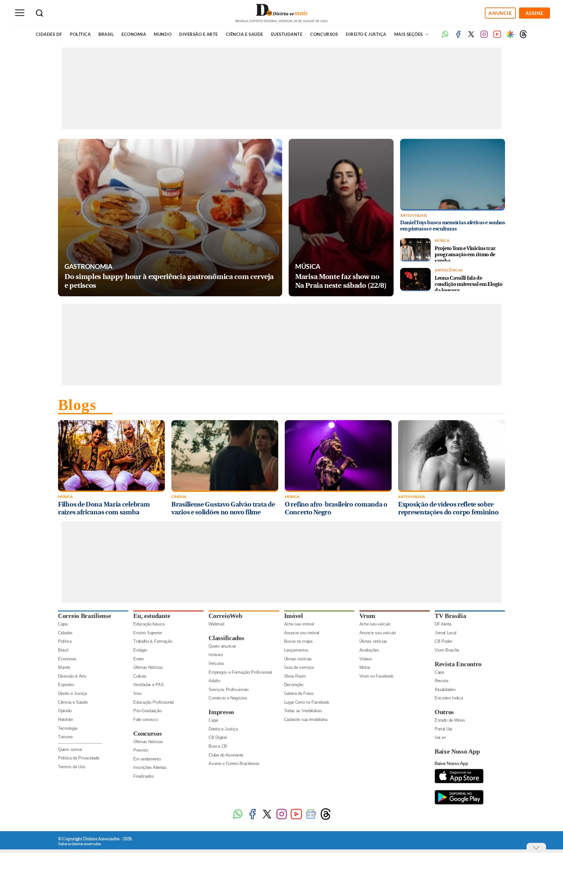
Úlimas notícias (298, 658)
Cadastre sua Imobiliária (305, 719)
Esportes (66, 684)
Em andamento (147, 759)
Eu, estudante (151, 615)
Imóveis (216, 654)
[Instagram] (281, 819)
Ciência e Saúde (244, 34)
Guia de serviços (299, 667)
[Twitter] (267, 819)
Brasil (106, 34)
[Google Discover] (510, 34)
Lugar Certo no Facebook (306, 702)
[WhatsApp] (237, 819)
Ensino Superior (147, 632)
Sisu (137, 693)
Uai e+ (440, 737)
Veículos (216, 663)
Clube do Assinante (226, 755)
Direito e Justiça (366, 34)
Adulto (214, 680)
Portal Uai (443, 729)
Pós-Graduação (147, 710)
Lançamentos (296, 650)
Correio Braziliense (84, 615)
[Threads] (523, 36)
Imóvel (293, 615)
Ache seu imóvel (299, 624)
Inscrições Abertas (150, 767)
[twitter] (471, 36)
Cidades (65, 632)
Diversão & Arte (72, 676)
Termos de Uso (71, 766)
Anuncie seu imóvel (302, 632)
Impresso (221, 711)
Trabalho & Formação (152, 641)
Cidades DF (49, 34)
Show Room (295, 676)
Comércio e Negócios (228, 698)
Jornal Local (445, 632)
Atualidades (445, 689)
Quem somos (70, 749)
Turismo (65, 736)
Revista (441, 680)
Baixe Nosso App (457, 751)
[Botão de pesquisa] (39, 13)
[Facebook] (458, 36)
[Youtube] (497, 36)
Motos (365, 667)
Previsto (140, 750)
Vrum (367, 615)
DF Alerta (443, 624)
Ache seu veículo (375, 624)
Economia (134, 34)
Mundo (162, 34)
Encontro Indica (449, 698)
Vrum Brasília (447, 650)
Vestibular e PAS (148, 684)
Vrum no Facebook (376, 676)
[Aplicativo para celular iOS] (459, 782)
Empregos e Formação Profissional (240, 672)
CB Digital (217, 737)
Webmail (216, 624)
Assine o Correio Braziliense (234, 763)
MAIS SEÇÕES (409, 34)
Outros (444, 711)
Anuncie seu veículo (377, 632)
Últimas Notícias (148, 667)
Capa (62, 624)
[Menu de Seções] (19, 12)
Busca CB (218, 746)
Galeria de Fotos (299, 693)
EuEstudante (287, 34)
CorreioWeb (225, 615)
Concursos (324, 34)
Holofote (65, 719)
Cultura (139, 676)
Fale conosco (145, 719)
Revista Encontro (458, 664)
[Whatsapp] (445, 36)
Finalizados (143, 776)
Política (80, 34)
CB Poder (443, 641)
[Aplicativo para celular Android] (459, 803)
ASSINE (535, 13)
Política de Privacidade (78, 758)
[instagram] (484, 36)
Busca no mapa (298, 641)
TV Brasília (450, 615)
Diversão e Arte (198, 34)
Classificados (226, 637)
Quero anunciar (222, 646)
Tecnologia (67, 728)
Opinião (65, 710)
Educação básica (149, 624)
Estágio (140, 650)
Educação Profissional (153, 702)
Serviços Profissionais (229, 689)
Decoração (293, 684)
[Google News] (311, 819)
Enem (138, 658)
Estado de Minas (450, 720)
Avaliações (369, 650)
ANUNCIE (500, 13)
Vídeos (365, 658)
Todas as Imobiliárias (303, 710)
